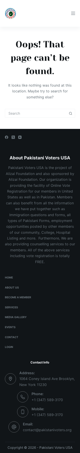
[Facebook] (6, 137)
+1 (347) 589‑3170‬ (47, 400)
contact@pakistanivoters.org (47, 430)
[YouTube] (20, 137)
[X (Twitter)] (13, 137)
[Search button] (70, 113)
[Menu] (73, 13)
